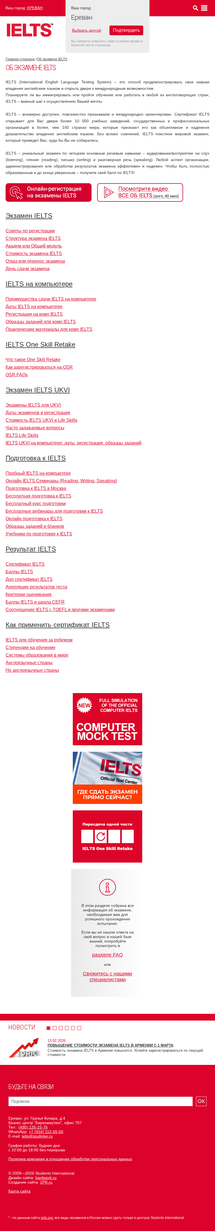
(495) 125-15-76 (33, 1127)
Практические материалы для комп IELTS (49, 329)
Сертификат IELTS (25, 564)
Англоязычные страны (29, 662)
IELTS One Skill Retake (40, 344)
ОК (201, 1101)
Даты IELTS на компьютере (34, 306)
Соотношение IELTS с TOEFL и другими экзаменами (60, 609)
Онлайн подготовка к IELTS (34, 518)
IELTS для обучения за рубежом (39, 640)
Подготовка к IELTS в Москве (36, 488)
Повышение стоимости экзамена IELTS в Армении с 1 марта (110, 1045)
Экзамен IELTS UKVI (38, 390)
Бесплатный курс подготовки (36, 503)
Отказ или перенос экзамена (35, 261)
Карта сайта (19, 1191)
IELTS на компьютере (39, 284)
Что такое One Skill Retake (33, 359)
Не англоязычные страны (32, 670)
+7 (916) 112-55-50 (46, 1131)
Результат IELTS (31, 549)
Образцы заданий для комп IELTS (41, 321)
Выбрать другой (86, 30)
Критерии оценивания (29, 594)
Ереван (35, 8)
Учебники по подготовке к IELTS (39, 533)
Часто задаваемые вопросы (35, 427)
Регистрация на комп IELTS (34, 314)
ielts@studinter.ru (37, 1136)
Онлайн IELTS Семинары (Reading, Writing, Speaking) (61, 480)
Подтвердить (126, 30)
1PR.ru (46, 1182)
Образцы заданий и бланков (35, 526)
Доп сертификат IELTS (29, 579)
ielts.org (47, 1218)
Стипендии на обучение (30, 647)
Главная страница (20, 59)
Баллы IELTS (19, 571)
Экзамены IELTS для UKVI (33, 405)
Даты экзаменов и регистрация (38, 412)
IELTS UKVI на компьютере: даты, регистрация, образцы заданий (73, 443)
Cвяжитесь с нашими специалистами (107, 976)
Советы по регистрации (30, 230)
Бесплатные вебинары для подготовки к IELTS (54, 511)
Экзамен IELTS (29, 215)
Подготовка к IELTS (36, 458)
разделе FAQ (107, 955)
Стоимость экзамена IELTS (34, 253)
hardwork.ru (46, 1177)
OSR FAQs (17, 374)
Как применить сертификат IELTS (58, 625)
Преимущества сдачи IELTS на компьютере (51, 299)
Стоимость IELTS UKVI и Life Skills (41, 420)
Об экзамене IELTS (52, 59)
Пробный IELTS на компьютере (38, 473)
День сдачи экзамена (28, 268)
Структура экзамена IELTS (33, 238)
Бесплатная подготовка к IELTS (38, 496)
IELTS (30, 30)
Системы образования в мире (37, 655)
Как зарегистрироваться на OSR (39, 367)
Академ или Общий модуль (34, 246)
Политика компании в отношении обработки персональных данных (70, 1159)
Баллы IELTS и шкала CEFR (35, 602)
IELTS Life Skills (22, 435)
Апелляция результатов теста (36, 586)
